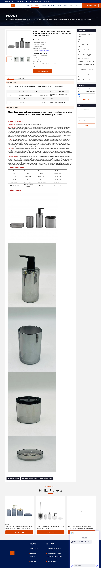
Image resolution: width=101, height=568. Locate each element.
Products (34, 5)
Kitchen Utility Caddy (52, 559)
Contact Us (32, 556)
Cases (66, 5)
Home (27, 5)
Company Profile (34, 548)
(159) (85, 35)
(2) (86, 70)
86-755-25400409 (48, 1)
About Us (51, 5)
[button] (30, 59)
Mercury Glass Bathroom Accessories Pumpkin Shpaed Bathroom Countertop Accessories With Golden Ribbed (49, 527)
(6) (86, 75)
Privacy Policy (33, 561)
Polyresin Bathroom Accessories (54, 551)
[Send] (97, 565)
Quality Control (33, 553)
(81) (86, 40)
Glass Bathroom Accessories (21, 19)
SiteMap (32, 559)
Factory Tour (33, 551)
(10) (85, 58)
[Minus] (97, 533)
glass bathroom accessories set (29, 478)
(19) (86, 50)
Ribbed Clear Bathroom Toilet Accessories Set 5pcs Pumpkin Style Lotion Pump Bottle (19, 527)
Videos (44, 5)
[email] (79, 95)
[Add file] (72, 565)
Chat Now (86, 99)
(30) (86, 45)
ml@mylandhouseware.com (34, 1)
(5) (86, 61)
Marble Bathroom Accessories (54, 553)
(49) (84, 55)
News (60, 5)
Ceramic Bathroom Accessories (54, 556)
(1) (86, 65)
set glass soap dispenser (13, 478)
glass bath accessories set (45, 478)
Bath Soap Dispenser (52, 561)
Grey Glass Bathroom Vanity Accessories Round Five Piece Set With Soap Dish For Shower (80, 527)
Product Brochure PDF (44, 50)
